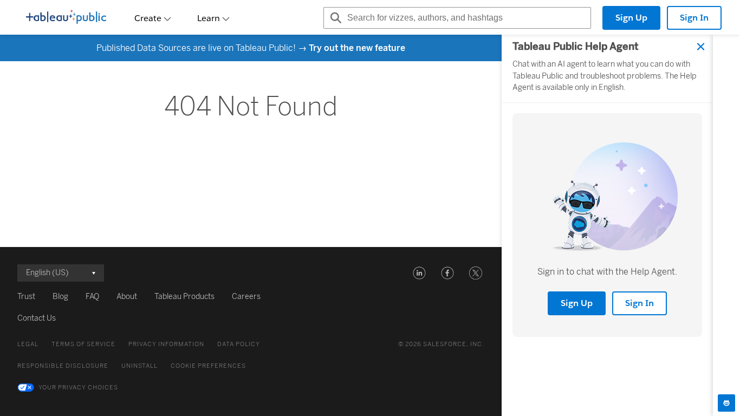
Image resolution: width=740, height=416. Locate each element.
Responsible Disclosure (62, 365)
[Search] (334, 18)
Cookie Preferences (208, 365)
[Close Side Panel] (701, 46)
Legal (27, 344)
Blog (60, 296)
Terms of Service (83, 344)
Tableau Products (184, 296)
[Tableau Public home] (66, 18)
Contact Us (36, 318)
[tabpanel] (607, 225)
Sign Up (631, 17)
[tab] (726, 403)
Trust (26, 296)
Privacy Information (166, 344)
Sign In (694, 17)
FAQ (92, 296)
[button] (419, 273)
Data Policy (238, 344)
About (126, 296)
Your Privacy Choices (78, 387)
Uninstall (139, 365)
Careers (246, 296)
